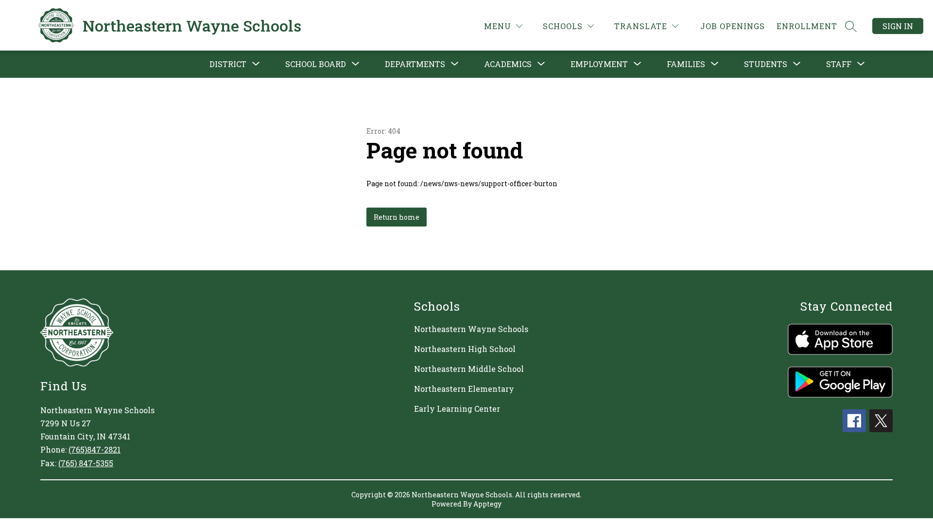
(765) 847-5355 (85, 463)
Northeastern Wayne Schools (471, 329)
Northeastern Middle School (469, 369)
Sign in (897, 26)
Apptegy (487, 503)
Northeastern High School (465, 349)
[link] (732, 26)
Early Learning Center (457, 408)
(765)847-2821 (95, 449)
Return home (396, 217)
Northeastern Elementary (464, 389)
